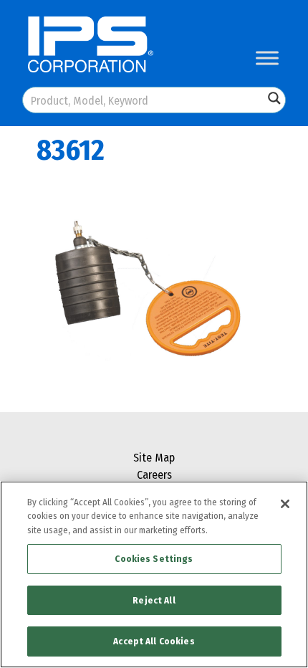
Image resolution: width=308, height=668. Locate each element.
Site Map (154, 457)
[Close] (285, 504)
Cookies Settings (154, 558)
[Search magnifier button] (274, 98)
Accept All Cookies (153, 641)
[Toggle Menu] (267, 58)
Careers (154, 475)
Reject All (154, 600)
